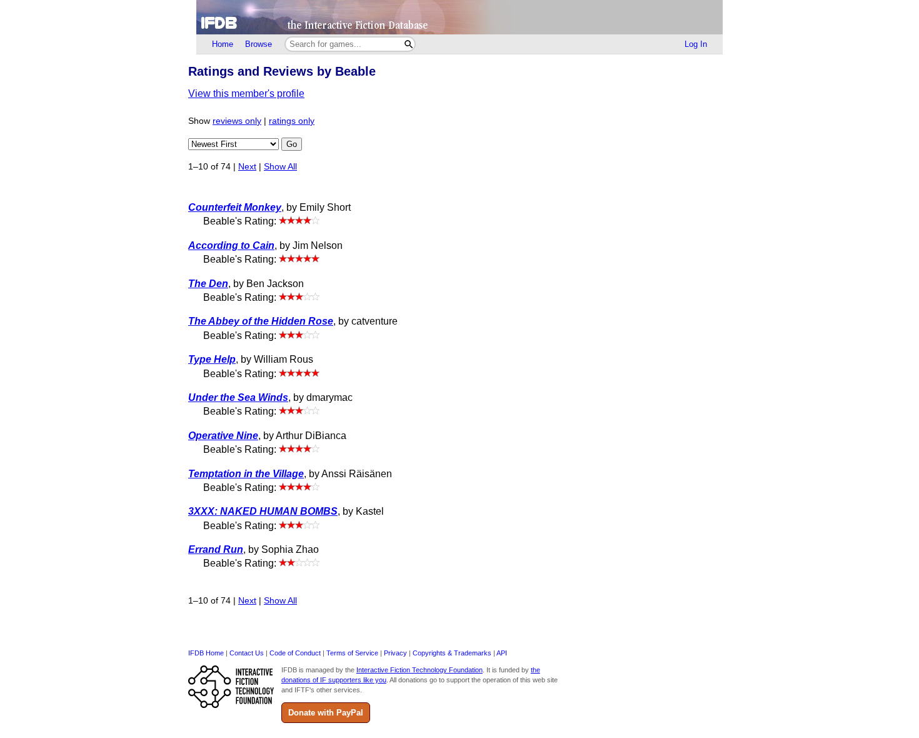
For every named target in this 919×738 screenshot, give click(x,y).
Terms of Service (352, 653)
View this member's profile (246, 93)
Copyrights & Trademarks (452, 653)
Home (222, 44)
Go (291, 144)
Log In (696, 44)
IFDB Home (206, 653)
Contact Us (246, 653)
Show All (280, 166)
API (501, 653)
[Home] (459, 17)
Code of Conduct (295, 653)
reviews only (237, 121)
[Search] (408, 44)
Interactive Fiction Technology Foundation (419, 670)
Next (247, 166)
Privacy (395, 653)
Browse (258, 44)
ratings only (291, 121)
